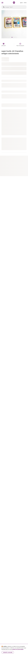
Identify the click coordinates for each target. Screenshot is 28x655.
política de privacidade (17, 649)
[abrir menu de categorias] (2, 3)
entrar (25, 2)
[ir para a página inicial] (14, 3)
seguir (23, 114)
